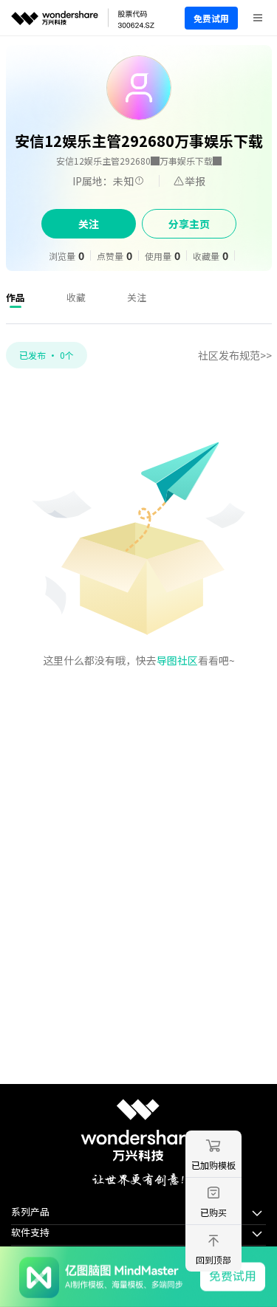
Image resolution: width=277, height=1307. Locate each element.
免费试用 (211, 18)
